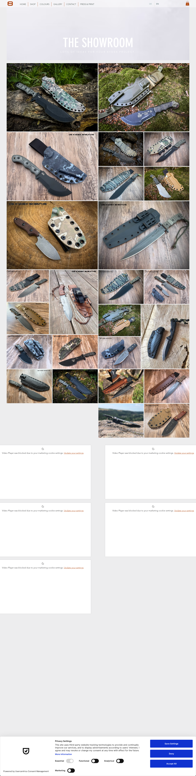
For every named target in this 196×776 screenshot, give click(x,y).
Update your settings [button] (74, 453)
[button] (187, 3)
